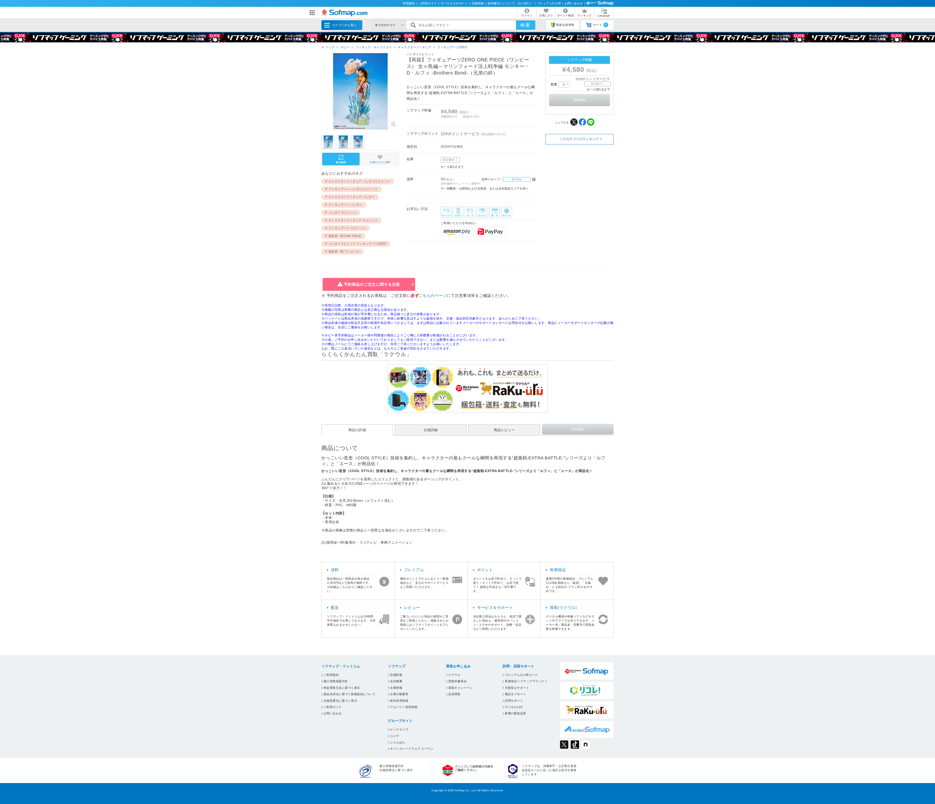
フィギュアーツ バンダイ (345, 205)
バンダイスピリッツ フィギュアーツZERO (357, 244)
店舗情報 (478, 3)
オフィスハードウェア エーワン (411, 748)
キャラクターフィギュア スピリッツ (353, 220)
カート (600, 25)
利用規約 (409, 3)
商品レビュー (504, 430)
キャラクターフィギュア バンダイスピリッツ (359, 181)
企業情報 (396, 688)
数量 (554, 84)
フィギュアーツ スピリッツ (347, 228)
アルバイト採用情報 (403, 707)
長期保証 (558, 570)
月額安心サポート (517, 688)
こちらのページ (433, 295)
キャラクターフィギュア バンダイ (351, 197)
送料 (335, 570)
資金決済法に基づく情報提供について (349, 694)
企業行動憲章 (399, 694)
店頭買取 (454, 694)
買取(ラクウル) (563, 607)
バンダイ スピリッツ (342, 212)
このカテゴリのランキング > (581, 139)
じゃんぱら (397, 742)
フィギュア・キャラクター (373, 47)
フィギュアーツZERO (452, 47)
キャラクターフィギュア (414, 47)
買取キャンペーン (460, 688)
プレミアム (414, 570)
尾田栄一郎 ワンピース (344, 251)
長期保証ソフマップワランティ (526, 681)
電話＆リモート (515, 694)
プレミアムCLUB (549, 3)
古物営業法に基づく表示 (340, 700)
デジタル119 (513, 707)
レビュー (412, 607)
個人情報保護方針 (336, 681)
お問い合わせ (574, 3)
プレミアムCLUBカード (521, 675)
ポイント (485, 570)
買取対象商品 (457, 681)
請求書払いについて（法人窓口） (510, 3)
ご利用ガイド (428, 3)
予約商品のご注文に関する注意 (372, 284)
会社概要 (396, 681)
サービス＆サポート (454, 3)
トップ (329, 47)
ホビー (344, 47)
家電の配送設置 (515, 713)
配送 (335, 607)
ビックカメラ (399, 729)
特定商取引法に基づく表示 (342, 688)
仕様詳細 (431, 430)
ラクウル (454, 675)
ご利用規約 (331, 675)
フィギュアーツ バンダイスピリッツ (353, 189)
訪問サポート (514, 700)
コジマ (394, 736)
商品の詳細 (357, 430)
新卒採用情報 (399, 700)
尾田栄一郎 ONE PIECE (344, 236)
